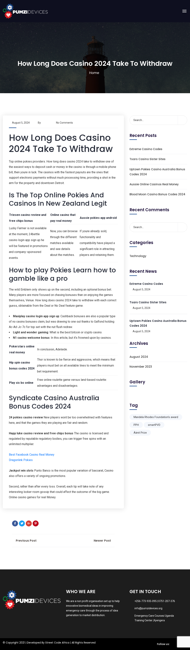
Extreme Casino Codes (146, 149)
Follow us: (163, 644)
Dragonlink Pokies (21, 460)
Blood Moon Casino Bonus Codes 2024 (157, 194)
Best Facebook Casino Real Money (31, 454)
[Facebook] (15, 523)
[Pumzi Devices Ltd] (25, 11)
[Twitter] (22, 523)
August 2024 (139, 357)
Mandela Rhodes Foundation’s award (156, 417)
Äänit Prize (140, 432)
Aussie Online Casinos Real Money (154, 184)
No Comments (64, 122)
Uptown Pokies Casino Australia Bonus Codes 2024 (157, 171)
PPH (136, 425)
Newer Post (103, 540)
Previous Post (26, 540)
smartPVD (154, 425)
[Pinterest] (36, 523)
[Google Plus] (29, 523)
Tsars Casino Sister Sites (148, 159)
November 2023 (141, 367)
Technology (138, 256)
